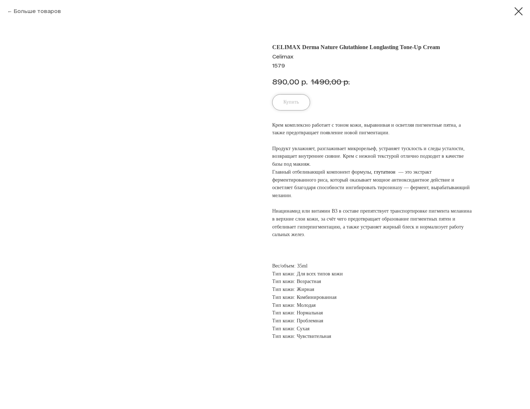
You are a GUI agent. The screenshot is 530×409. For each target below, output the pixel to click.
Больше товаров (37, 11)
